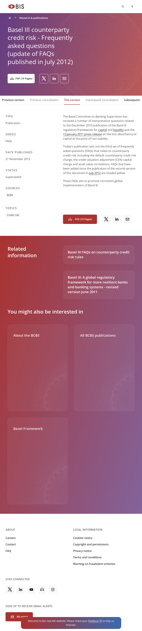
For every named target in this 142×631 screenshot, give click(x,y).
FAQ (8, 551)
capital (102, 130)
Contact (11, 544)
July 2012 (95, 173)
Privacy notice (82, 551)
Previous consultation (44, 100)
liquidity (118, 130)
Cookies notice (82, 538)
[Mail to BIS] (64, 78)
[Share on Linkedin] (54, 78)
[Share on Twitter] (43, 78)
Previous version (13, 100)
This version (72, 100)
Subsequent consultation (102, 100)
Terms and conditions (87, 557)
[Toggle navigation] (131, 6)
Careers (11, 538)
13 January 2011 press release (82, 134)
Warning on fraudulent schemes (94, 564)
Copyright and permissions (91, 544)
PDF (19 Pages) (23, 78)
